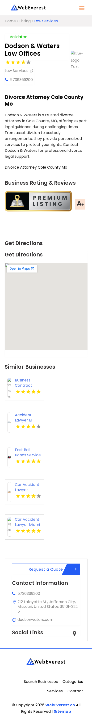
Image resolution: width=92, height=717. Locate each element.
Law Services (46, 21)
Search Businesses (41, 681)
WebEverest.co (60, 705)
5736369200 (21, 79)
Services (55, 691)
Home (10, 21)
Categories (73, 681)
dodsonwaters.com (35, 619)
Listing (25, 21)
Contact (75, 691)
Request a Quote (46, 569)
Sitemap (62, 711)
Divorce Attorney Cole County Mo (36, 167)
